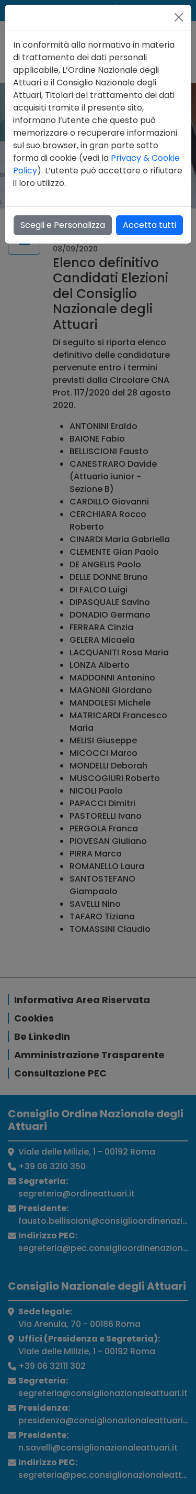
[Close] (178, 17)
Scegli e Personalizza (62, 225)
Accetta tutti (149, 225)
